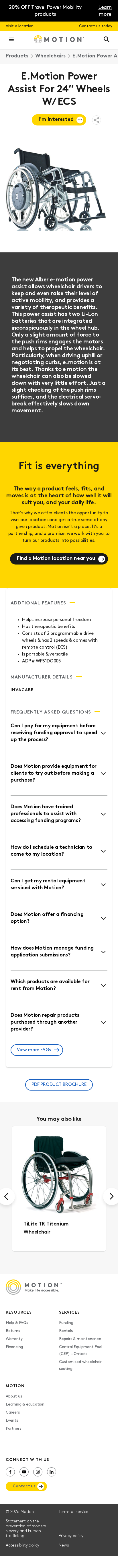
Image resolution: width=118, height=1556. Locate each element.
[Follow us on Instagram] (37, 1471)
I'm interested (56, 119)
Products (17, 56)
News (64, 1545)
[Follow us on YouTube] (24, 1471)
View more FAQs (34, 1050)
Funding (66, 1323)
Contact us (24, 1486)
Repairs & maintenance (80, 1339)
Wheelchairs (50, 56)
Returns (13, 1331)
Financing (14, 1347)
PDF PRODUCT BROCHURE (59, 1085)
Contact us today (95, 26)
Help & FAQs (17, 1323)
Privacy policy (71, 1536)
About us (14, 1396)
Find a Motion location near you (56, 558)
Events (12, 1420)
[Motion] (59, 40)
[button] (11, 40)
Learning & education (25, 1404)
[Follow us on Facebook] (10, 1471)
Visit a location (20, 26)
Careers (13, 1412)
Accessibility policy (22, 1545)
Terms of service (73, 1512)
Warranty (14, 1339)
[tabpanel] (59, 1188)
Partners (13, 1429)
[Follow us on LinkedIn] (51, 1471)
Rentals (66, 1331)
